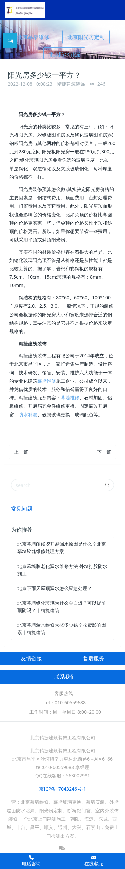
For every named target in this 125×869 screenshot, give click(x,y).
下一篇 (104, 452)
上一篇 (21, 452)
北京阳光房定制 (86, 37)
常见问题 (21, 508)
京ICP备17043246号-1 (62, 789)
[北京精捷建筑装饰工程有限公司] (25, 10)
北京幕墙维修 (33, 37)
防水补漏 (28, 414)
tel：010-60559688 (65, 702)
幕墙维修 (46, 381)
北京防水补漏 (64, 54)
